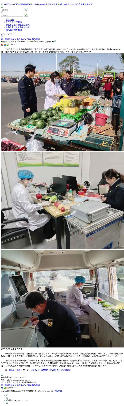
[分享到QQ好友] (2, 388)
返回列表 (67, 370)
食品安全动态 (14, 39)
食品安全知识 (26, 39)
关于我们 (5, 39)
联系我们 (36, 39)
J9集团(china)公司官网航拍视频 (16, 4)
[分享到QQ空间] (5, 45)
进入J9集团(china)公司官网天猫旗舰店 (76, 4)
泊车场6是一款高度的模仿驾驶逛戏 (46, 370)
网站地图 (58, 391)
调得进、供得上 (15, 370)
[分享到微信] (8, 45)
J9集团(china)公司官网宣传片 (45, 4)
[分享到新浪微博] (2, 45)
